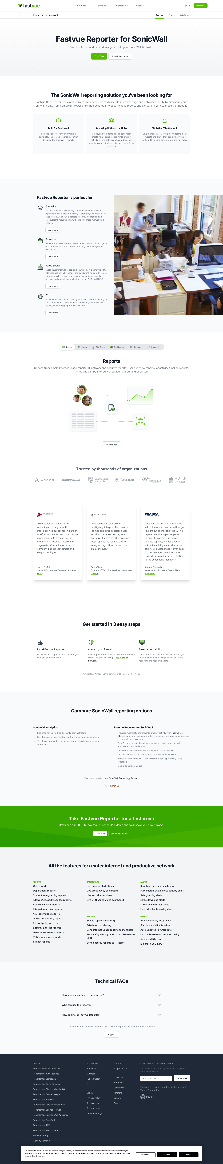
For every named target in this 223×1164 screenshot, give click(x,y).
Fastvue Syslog (40, 1135)
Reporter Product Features (46, 1073)
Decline (167, 1155)
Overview (160, 15)
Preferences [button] (40, 1156)
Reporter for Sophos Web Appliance (50, 1115)
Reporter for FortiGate (44, 1099)
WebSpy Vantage (41, 1140)
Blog (116, 1103)
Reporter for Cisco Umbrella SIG (49, 1089)
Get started (184, 15)
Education (92, 1068)
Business (91, 1073)
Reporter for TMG (41, 1125)
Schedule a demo (120, 56)
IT (88, 1084)
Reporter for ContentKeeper (46, 1094)
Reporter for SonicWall (44, 1120)
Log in (187, 5)
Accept (188, 1155)
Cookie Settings (94, 1113)
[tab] (67, 347)
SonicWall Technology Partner (123, 778)
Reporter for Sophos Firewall (47, 1109)
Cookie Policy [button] (94, 1153)
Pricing (172, 15)
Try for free (200, 6)
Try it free (99, 56)
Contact (117, 1098)
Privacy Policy (94, 1098)
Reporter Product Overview (46, 1068)
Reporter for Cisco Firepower (47, 1084)
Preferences (145, 1155)
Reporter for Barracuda (44, 1079)
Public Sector (93, 1079)
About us (118, 1082)
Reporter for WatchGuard (45, 1130)
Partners (118, 1092)
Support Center (121, 1068)
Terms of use (93, 1103)
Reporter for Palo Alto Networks (49, 1104)
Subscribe (182, 1078)
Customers (119, 1087)
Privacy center (94, 1108)
